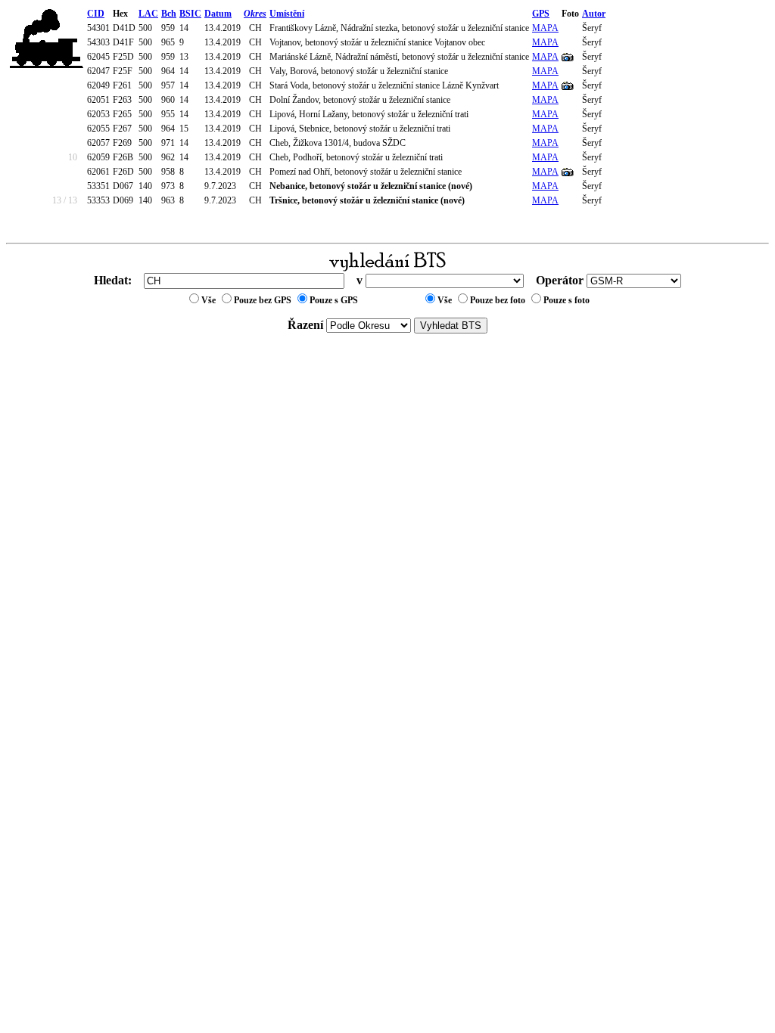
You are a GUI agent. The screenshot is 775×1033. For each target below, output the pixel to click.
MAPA (545, 28)
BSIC (190, 13)
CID (95, 13)
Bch (168, 13)
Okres (255, 13)
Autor (593, 13)
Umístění (286, 13)
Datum (218, 13)
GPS (540, 13)
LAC (148, 13)
